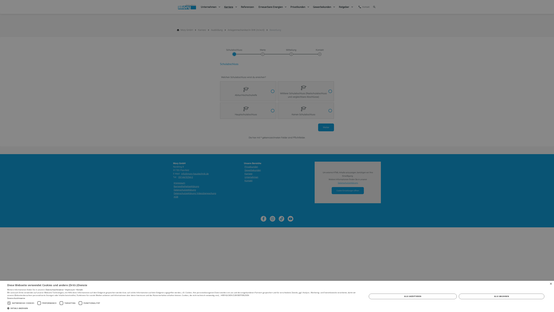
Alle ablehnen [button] (501, 296)
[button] (182, 308)
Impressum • (70, 289)
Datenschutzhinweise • (55, 289)
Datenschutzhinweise (16, 298)
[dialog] (277, 296)
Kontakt (79, 289)
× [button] (551, 284)
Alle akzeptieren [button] (412, 296)
